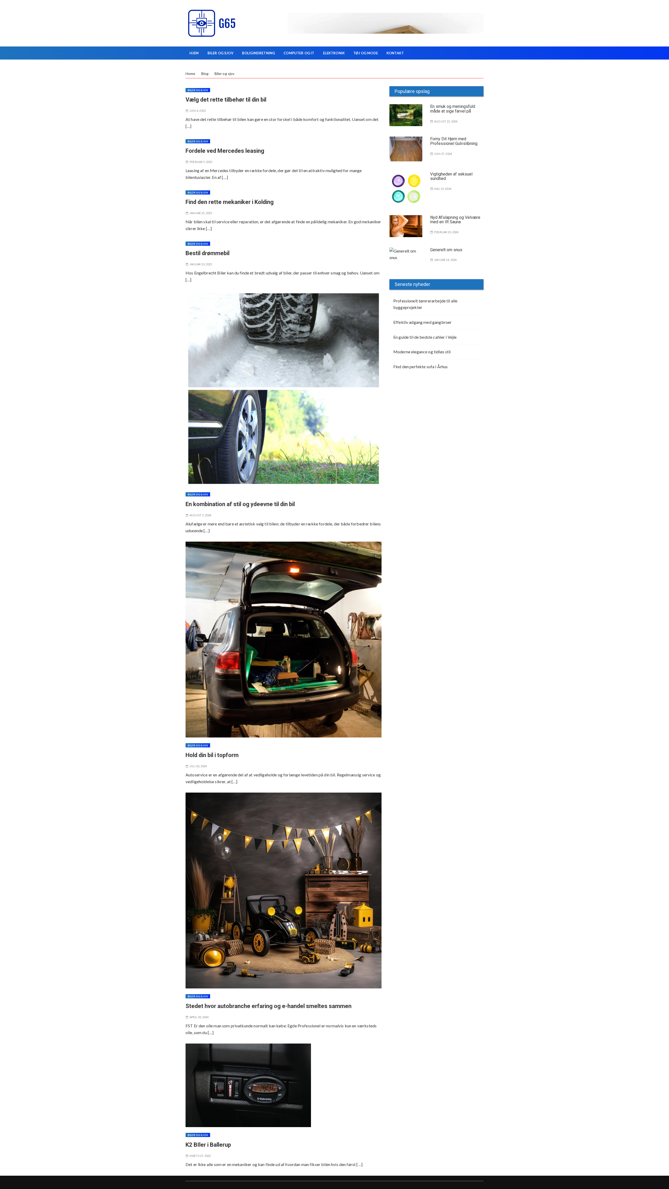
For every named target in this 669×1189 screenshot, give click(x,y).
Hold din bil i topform (212, 755)
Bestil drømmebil (207, 253)
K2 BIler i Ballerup (208, 1144)
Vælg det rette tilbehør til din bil (226, 99)
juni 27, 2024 (443, 153)
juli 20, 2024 (198, 766)
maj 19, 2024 (442, 188)
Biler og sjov (220, 53)
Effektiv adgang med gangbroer (422, 322)
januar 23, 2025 (200, 213)
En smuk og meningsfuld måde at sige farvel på (452, 109)
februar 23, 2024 (446, 232)
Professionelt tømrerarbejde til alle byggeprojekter (425, 304)
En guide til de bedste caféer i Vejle (425, 337)
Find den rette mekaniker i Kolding (230, 202)
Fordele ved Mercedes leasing (225, 151)
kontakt (395, 53)
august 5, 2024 (200, 515)
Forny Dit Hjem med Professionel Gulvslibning (453, 141)
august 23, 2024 (445, 121)
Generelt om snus (446, 249)
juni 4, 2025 (197, 110)
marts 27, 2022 (200, 1155)
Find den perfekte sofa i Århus (420, 366)
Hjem (194, 53)
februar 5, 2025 (200, 161)
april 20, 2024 (199, 1017)
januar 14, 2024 (445, 259)
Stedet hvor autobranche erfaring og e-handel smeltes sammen (268, 1006)
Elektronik (334, 53)
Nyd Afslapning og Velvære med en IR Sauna (455, 220)
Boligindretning (258, 53)
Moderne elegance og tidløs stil (422, 351)
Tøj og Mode (365, 53)
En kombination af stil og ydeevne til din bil (240, 504)
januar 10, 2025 (200, 264)
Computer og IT (299, 53)
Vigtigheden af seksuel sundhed (451, 176)
